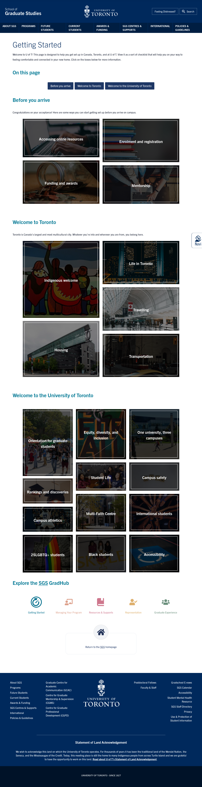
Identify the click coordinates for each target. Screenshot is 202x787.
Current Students (75, 27)
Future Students (47, 27)
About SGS (9, 26)
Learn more (61, 145)
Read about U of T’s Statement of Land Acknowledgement (125, 759)
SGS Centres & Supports (132, 27)
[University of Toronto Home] (101, 11)
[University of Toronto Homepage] (101, 693)
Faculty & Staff (148, 687)
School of (23, 11)
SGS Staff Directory (181, 706)
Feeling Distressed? (165, 11)
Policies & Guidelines (182, 27)
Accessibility (185, 692)
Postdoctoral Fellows (145, 682)
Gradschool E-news (181, 682)
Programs (29, 26)
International (160, 26)
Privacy (188, 711)
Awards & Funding (102, 27)
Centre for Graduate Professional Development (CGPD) (57, 711)
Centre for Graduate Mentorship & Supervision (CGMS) (60, 699)
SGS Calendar (184, 687)
